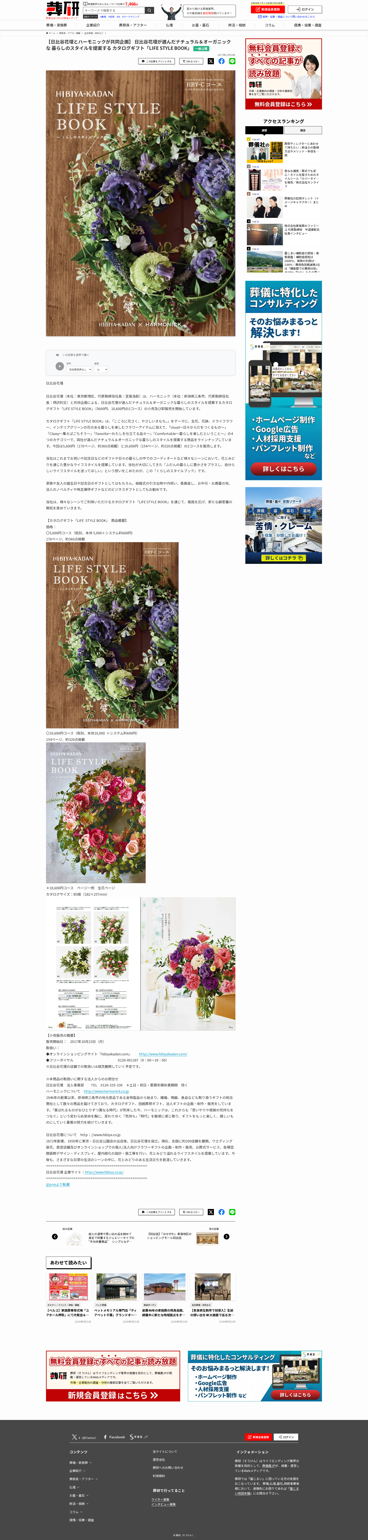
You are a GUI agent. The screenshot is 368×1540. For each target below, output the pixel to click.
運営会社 (159, 1459)
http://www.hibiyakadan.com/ (163, 1053)
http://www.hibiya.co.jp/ (104, 1171)
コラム (74, 1512)
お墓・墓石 (77, 1495)
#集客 (103, 16)
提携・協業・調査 (81, 1520)
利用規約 (159, 1475)
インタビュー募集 (163, 1504)
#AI (118, 16)
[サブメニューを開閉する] (90, 1461)
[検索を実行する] (149, 10)
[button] (211, 61)
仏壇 (72, 1487)
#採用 (111, 16)
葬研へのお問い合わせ (168, 1467)
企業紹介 (75, 1470)
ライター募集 (160, 1499)
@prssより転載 (58, 1184)
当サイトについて (165, 1451)
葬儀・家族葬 (78, 1462)
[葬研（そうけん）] (62, 9)
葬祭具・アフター (81, 1479)
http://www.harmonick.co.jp (106, 1091)
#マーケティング (131, 16)
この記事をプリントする (159, 61)
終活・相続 (77, 1503)
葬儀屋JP (268, 1465)
